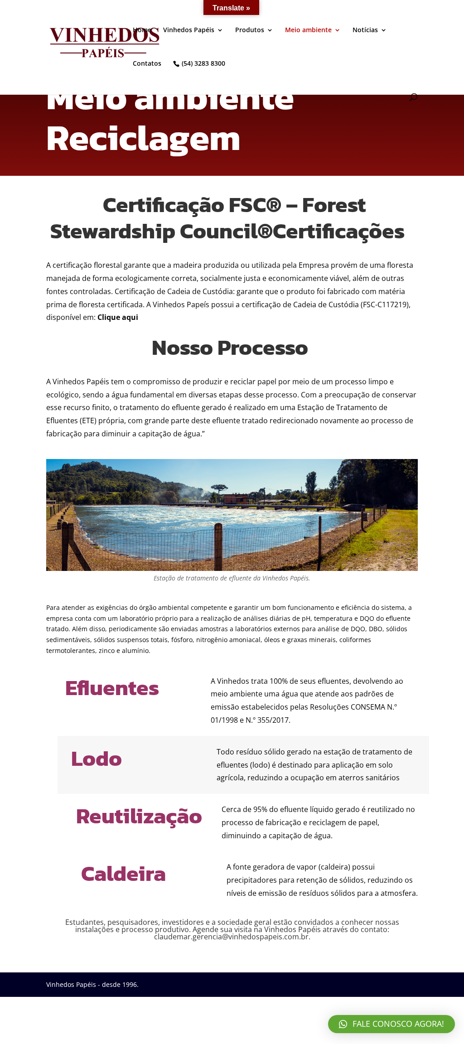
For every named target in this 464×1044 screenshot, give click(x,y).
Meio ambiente (308, 30)
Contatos (147, 64)
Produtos (249, 30)
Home (142, 30)
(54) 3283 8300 (203, 64)
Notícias (365, 30)
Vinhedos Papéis (188, 30)
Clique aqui (117, 317)
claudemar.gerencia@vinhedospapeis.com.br (231, 937)
